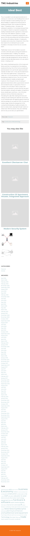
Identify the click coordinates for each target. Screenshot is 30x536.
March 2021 (4, 309)
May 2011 (3, 472)
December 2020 (5, 315)
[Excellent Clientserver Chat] (15, 146)
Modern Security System (15, 229)
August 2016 (4, 385)
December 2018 (5, 346)
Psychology (4, 515)
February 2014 (4, 428)
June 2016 (3, 389)
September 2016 (5, 383)
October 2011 (4, 465)
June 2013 (3, 439)
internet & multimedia (13, 505)
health (12, 502)
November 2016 (5, 382)
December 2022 (5, 296)
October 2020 (4, 319)
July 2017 (3, 369)
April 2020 (3, 330)
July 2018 (3, 348)
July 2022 (3, 298)
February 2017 (4, 376)
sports (13, 515)
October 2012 (4, 454)
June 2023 (3, 291)
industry (21, 502)
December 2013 (5, 432)
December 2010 (5, 480)
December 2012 (5, 450)
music (2, 509)
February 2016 (4, 396)
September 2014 (5, 417)
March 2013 (4, 444)
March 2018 (4, 356)
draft (6, 496)
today (19, 517)
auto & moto (15, 489)
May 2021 (3, 307)
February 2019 (4, 343)
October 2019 (4, 332)
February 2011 (4, 478)
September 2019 (5, 333)
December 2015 (5, 400)
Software (9, 515)
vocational (17, 519)
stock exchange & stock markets (21, 515)
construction (12, 494)
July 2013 (3, 437)
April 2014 (3, 424)
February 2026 (4, 282)
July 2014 (3, 420)
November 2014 (5, 415)
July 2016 (3, 387)
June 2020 (3, 326)
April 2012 (3, 463)
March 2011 (4, 476)
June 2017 (3, 370)
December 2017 (5, 359)
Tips (17, 517)
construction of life (9, 121)
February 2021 (4, 311)
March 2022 (4, 306)
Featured (10, 117)
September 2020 (5, 320)
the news (12, 517)
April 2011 (3, 474)
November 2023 (5, 285)
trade (23, 517)
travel (2, 519)
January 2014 (4, 430)
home (17, 502)
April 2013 (3, 443)
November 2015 (5, 402)
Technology (17, 121)
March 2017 (4, 374)
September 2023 (5, 287)
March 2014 (4, 426)
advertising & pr (4, 489)
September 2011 (5, 467)
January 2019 (4, 345)
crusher (2, 496)
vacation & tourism (9, 519)
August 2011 (4, 469)
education (11, 496)
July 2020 (3, 324)
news (6, 509)
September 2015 (5, 406)
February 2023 (4, 295)
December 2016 (5, 380)
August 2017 (4, 367)
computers (4, 494)
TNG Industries (9, 3)
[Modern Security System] (15, 213)
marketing (8, 506)
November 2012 (5, 452)
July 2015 (3, 409)
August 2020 (4, 322)
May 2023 (3, 293)
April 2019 (3, 339)
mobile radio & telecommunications (19, 506)
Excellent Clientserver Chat (15, 162)
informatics (3, 505)
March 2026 (4, 280)
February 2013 (4, 446)
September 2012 (5, 456)
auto (10, 489)
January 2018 (4, 358)
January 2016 (4, 398)
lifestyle (23, 505)
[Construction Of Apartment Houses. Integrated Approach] (15, 178)
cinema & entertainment (22, 491)
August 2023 (4, 289)
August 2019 (4, 335)
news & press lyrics (17, 509)
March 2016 (4, 395)
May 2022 (3, 302)
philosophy (3, 511)
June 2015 (3, 411)
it (21, 504)
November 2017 (5, 361)
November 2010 (5, 481)
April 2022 (3, 304)
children (15, 492)
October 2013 (4, 433)
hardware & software (13, 501)
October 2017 (4, 363)
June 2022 (3, 300)
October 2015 (4, 404)
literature (3, 506)
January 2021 (4, 313)
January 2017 (4, 378)
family (11, 500)
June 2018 (3, 350)
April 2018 (3, 354)
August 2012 (4, 457)
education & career (20, 496)
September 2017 (5, 365)
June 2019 (3, 337)
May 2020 (3, 328)
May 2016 (3, 391)
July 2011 (3, 470)
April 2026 (3, 278)
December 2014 (5, 413)
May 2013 (3, 441)
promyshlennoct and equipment (14, 513)
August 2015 (4, 407)
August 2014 (4, 419)
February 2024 (4, 283)
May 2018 (3, 352)
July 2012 (3, 459)
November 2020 (5, 317)
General (3, 271)
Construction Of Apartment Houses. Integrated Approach (15, 196)
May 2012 (3, 461)
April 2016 (3, 393)
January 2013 (4, 448)
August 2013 (4, 435)
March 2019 (4, 341)
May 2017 (3, 372)
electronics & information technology (12, 498)
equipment (5, 500)
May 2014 (3, 422)
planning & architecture (14, 511)
